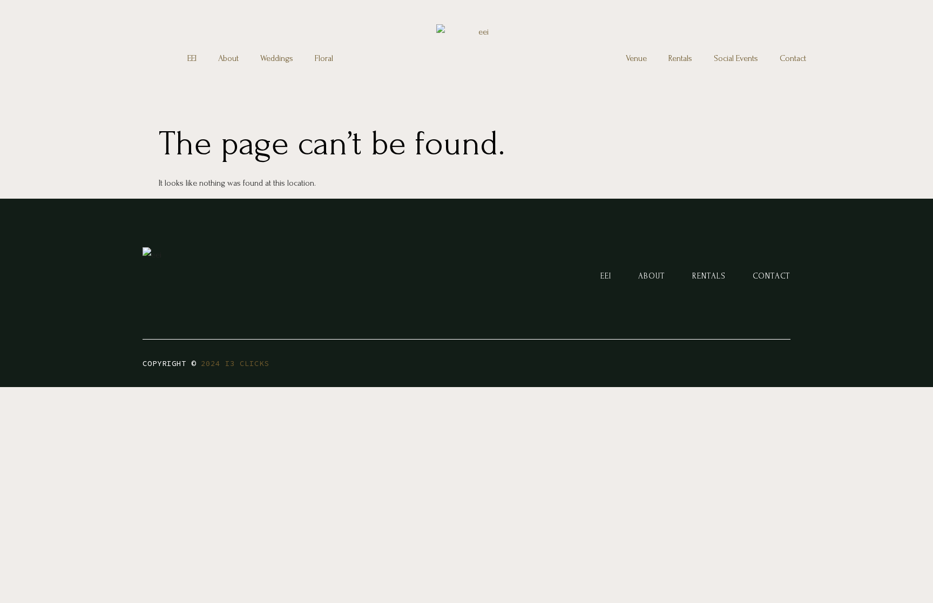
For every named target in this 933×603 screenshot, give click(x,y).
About (228, 58)
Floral (324, 58)
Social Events (736, 58)
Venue (636, 58)
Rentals (680, 58)
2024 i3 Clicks (235, 363)
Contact (793, 58)
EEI (192, 58)
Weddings (276, 58)
